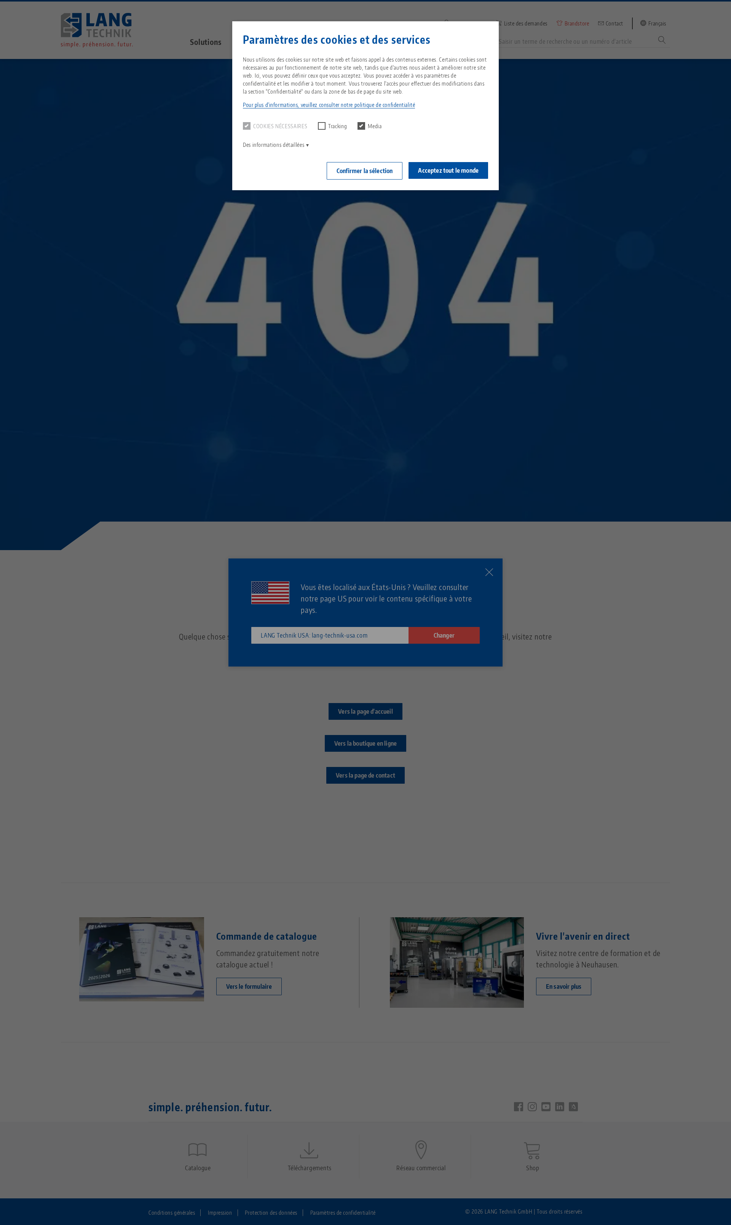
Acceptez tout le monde (448, 170)
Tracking (337, 126)
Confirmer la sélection (365, 171)
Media (374, 126)
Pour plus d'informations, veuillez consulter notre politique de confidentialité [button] (329, 105)
